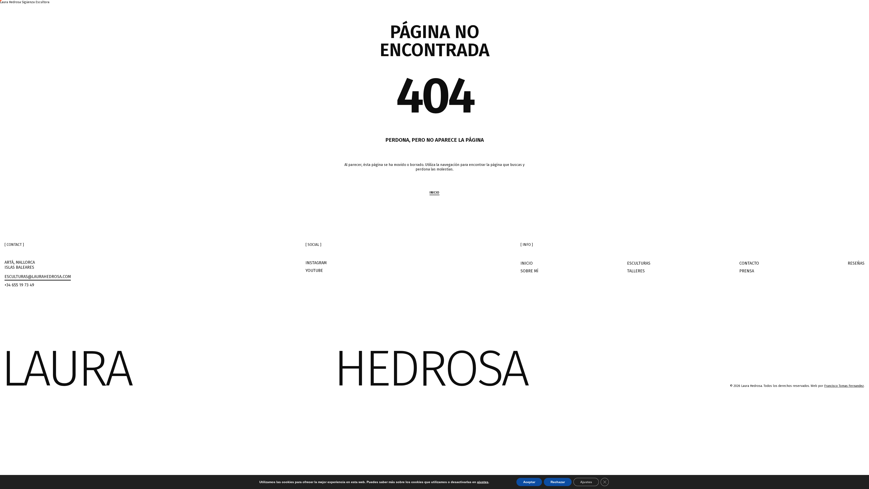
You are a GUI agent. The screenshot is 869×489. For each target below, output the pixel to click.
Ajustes (586, 482)
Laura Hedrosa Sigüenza (18, 2)
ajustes (482, 482)
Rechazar (558, 482)
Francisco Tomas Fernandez (844, 386)
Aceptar (529, 482)
